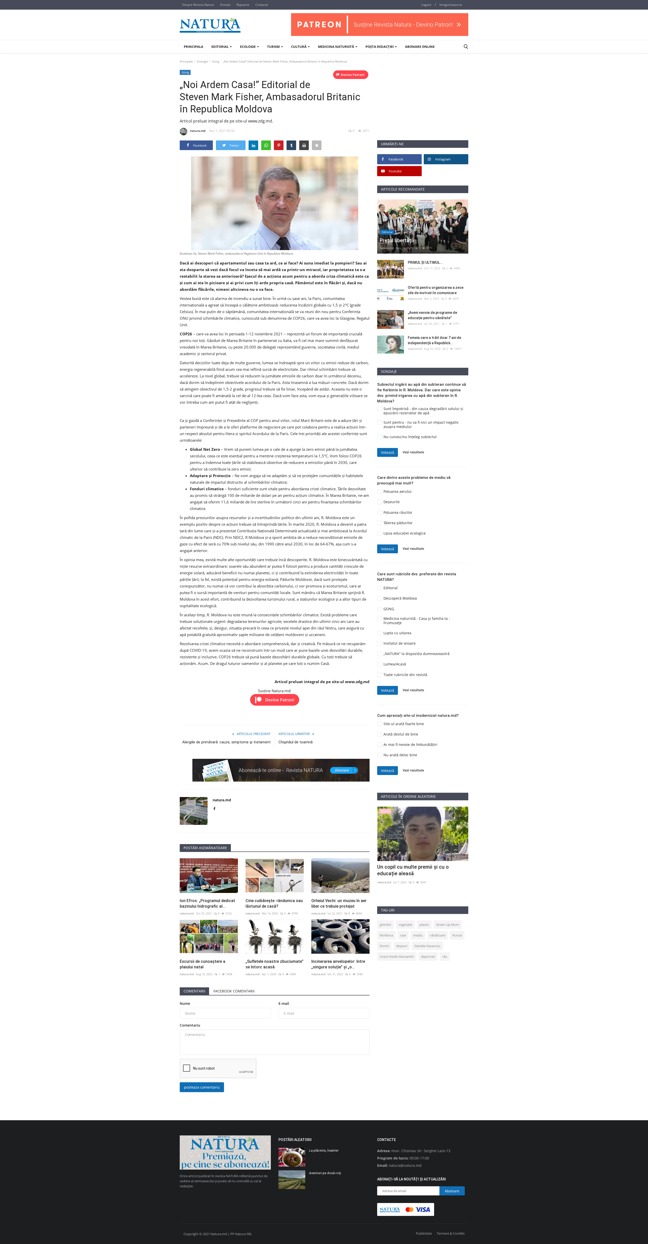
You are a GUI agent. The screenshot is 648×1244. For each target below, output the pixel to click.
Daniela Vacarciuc (427, 946)
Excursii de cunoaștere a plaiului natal (202, 964)
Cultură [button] (299, 46)
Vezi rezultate (413, 452)
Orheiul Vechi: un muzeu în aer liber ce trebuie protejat (339, 903)
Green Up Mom (447, 924)
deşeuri (401, 946)
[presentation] (449, 815)
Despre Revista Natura (198, 5)
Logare (426, 5)
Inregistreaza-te (450, 5)
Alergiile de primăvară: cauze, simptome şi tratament (226, 742)
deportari (428, 956)
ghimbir (385, 924)
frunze (457, 935)
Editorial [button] (220, 46)
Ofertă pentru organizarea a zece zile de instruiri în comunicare (435, 290)
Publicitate (424, 1233)
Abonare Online (420, 46)
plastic (424, 924)
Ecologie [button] (248, 46)
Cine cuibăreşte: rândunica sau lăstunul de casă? (274, 903)
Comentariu (190, 1025)
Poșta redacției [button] (380, 46)
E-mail (283, 1003)
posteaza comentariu (202, 1087)
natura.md (197, 131)
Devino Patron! (352, 74)
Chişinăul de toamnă (295, 742)
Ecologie (202, 61)
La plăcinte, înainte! (324, 1150)
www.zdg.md (357, 681)
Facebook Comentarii (234, 991)
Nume (185, 1003)
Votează (387, 452)
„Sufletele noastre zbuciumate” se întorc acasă (274, 964)
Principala (193, 46)
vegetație (405, 924)
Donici (384, 946)
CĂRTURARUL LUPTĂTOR (406, 867)
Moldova (386, 935)
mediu (418, 935)
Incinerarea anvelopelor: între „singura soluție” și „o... (338, 964)
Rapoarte (242, 5)
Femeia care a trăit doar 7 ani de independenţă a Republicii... (434, 340)
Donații (225, 5)
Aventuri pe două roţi (325, 1173)
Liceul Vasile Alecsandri (397, 956)
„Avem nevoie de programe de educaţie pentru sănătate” (432, 315)
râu (444, 956)
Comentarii (194, 991)
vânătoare (437, 935)
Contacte (261, 5)
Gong (215, 61)
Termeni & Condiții (450, 1233)
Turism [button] (273, 46)
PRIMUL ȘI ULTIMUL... (425, 262)
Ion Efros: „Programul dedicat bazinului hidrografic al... (207, 903)
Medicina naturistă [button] (336, 46)
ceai (403, 935)
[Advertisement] (422, 104)
